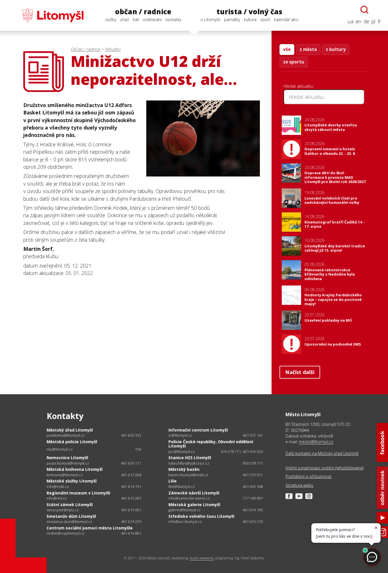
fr (379, 21)
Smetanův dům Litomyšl (71, 516)
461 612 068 (131, 474)
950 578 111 (253, 463)
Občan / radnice (86, 49)
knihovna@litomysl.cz (65, 475)
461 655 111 (131, 463)
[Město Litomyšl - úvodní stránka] (45, 15)
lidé (136, 19)
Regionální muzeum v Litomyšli (78, 493)
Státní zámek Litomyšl (70, 504)
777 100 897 (253, 498)
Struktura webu (299, 485)
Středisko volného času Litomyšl (201, 516)
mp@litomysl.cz (60, 449)
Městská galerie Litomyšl (194, 504)
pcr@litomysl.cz (181, 451)
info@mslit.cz (58, 486)
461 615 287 (131, 498)
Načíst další (299, 372)
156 (138, 449)
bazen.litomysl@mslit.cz (188, 475)
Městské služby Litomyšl (72, 481)
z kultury (336, 49)
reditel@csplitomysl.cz (65, 533)
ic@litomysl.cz (180, 435)
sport (265, 19)
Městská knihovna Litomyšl (75, 469)
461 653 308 (253, 486)
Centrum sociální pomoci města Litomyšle (90, 528)
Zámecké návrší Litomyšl (193, 493)
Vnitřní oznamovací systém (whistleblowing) (324, 468)
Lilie (172, 481)
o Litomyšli (210, 19)
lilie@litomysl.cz (181, 486)
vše (287, 49)
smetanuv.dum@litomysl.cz (69, 521)
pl (374, 21)
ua (350, 21)
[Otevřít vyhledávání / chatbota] (364, 10)
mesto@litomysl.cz (316, 441)
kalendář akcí (286, 19)
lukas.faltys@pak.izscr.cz (188, 463)
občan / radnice (143, 12)
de (366, 21)
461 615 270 (253, 521)
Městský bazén (183, 469)
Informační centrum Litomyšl (198, 430)
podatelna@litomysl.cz (66, 435)
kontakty (173, 19)
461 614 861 (131, 533)
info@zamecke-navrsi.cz (189, 498)
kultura (250, 19)
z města (308, 49)
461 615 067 (131, 509)
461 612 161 (253, 435)
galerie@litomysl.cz (184, 510)
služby (110, 19)
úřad (124, 19)
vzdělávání (152, 19)
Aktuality (113, 49)
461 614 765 (253, 509)
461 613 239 (131, 521)
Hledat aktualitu (298, 86)
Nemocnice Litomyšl (67, 457)
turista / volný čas (249, 12)
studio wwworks (202, 558)
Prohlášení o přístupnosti (308, 476)
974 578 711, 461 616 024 (242, 451)
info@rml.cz (57, 498)
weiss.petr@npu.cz (63, 510)
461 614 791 (131, 486)
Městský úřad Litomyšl (70, 430)
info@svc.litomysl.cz (185, 521)
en (358, 21)
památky (232, 19)
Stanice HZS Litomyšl (189, 457)
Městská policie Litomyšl (72, 441)
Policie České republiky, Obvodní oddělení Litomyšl (210, 444)
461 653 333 (131, 435)
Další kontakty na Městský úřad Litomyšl (321, 453)
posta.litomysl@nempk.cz (68, 463)
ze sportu (293, 62)
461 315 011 (253, 474)
